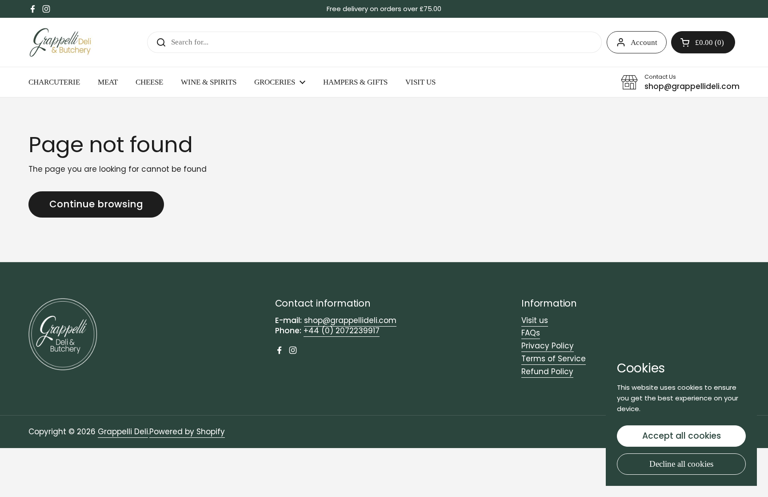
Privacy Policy (547, 345)
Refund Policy (547, 371)
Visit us (534, 320)
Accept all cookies (681, 436)
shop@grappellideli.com (350, 320)
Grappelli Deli (123, 431)
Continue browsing (96, 204)
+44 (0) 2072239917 (342, 330)
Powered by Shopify (187, 431)
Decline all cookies (681, 464)
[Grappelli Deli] (60, 42)
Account (644, 42)
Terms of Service (553, 358)
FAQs (530, 332)
